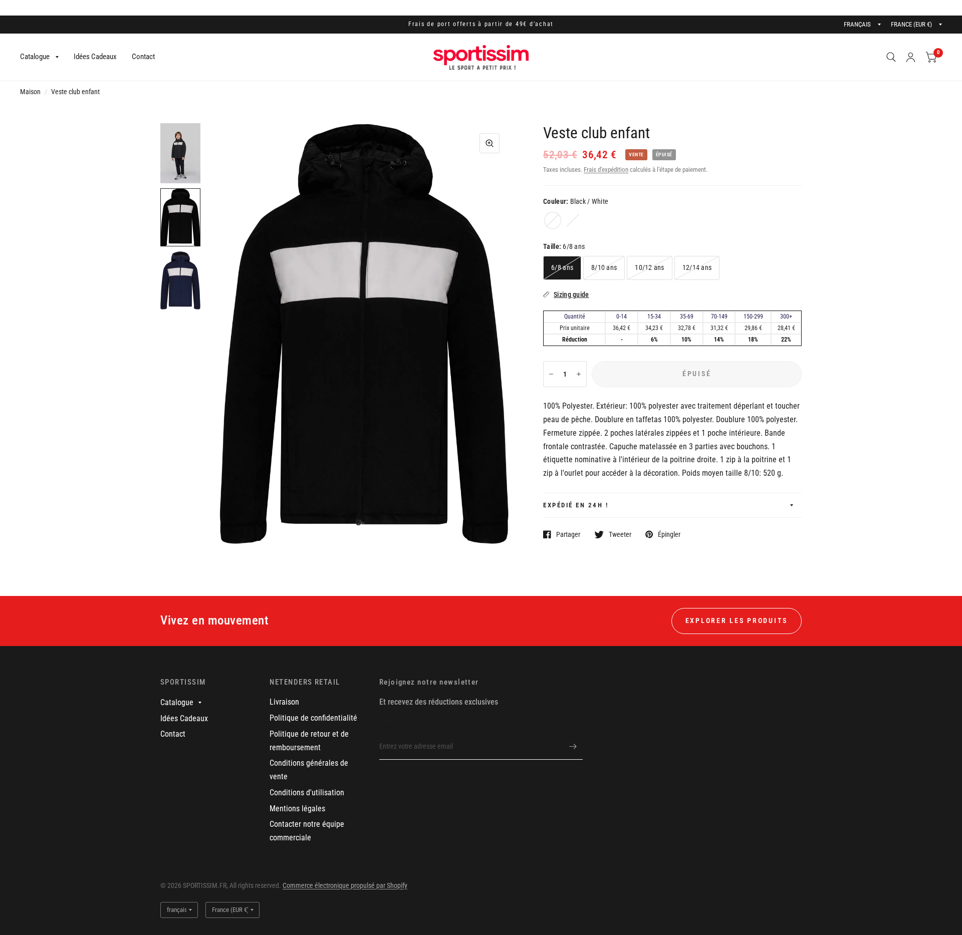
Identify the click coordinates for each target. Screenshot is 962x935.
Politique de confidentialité (313, 718)
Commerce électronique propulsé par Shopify (345, 885)
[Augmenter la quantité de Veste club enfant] (578, 374)
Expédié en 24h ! (575, 505)
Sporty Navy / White (572, 220)
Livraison (284, 702)
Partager (568, 534)
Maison (30, 92)
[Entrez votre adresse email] (573, 747)
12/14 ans (696, 267)
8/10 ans (604, 267)
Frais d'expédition (606, 169)
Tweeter (620, 534)
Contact (143, 56)
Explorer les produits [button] (736, 620)
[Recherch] (891, 57)
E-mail (388, 727)
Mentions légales (297, 808)
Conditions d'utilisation (307, 792)
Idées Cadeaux (95, 56)
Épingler (669, 534)
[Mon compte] (910, 57)
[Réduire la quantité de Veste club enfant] (551, 374)
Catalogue (35, 56)
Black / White (552, 220)
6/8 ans (562, 267)
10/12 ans (649, 267)
